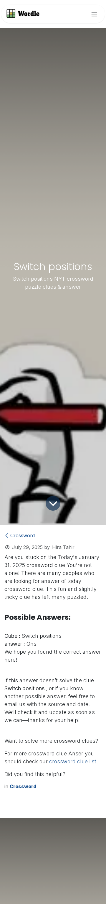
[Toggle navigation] (94, 14)
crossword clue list (72, 761)
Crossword (22, 535)
